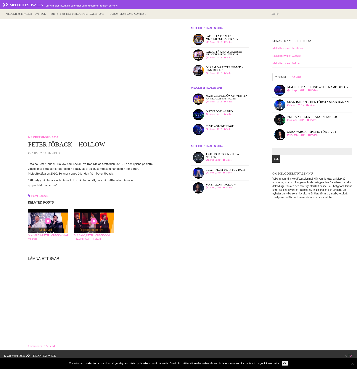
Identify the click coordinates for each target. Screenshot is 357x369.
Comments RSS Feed (41, 346)
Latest (298, 77)
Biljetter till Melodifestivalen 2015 (77, 13)
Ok (284, 363)
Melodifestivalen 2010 (43, 137)
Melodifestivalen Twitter (286, 63)
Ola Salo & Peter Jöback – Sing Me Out (48, 237)
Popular (281, 77)
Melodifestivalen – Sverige (26, 13)
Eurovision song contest (128, 13)
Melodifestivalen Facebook (287, 48)
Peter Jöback (39, 195)
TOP (350, 356)
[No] (352, 363)
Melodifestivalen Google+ (286, 56)
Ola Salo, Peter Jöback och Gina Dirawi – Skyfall (92, 237)
